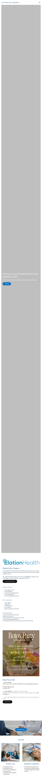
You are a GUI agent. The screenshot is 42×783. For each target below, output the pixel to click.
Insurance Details (21, 729)
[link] (10, 2)
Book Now (7, 283)
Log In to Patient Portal (10, 581)
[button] (39, 2)
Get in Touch (7, 701)
